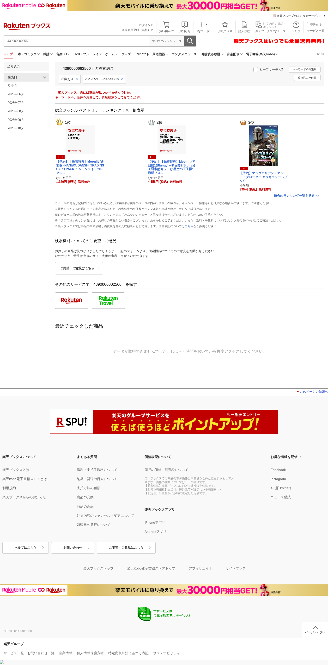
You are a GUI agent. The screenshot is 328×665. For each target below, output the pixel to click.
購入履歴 (244, 31)
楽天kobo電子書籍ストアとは (24, 479)
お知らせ (185, 31)
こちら (189, 226)
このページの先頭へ (314, 391)
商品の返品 (85, 506)
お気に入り (225, 31)
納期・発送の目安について (97, 479)
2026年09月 (16, 120)
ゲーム (110, 54)
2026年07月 (16, 103)
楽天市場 (316, 24)
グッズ (126, 54)
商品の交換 (85, 497)
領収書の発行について (93, 525)
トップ (8, 54)
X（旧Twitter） (282, 488)
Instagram (278, 479)
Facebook (278, 470)
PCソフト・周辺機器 (150, 54)
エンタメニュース (184, 54)
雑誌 (46, 54)
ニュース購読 (281, 497)
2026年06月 (16, 94)
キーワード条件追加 (304, 69)
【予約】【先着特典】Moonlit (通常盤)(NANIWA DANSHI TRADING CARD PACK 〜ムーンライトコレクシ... (80, 167)
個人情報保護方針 (90, 653)
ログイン (145, 25)
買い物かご (166, 31)
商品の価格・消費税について (166, 470)
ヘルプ (296, 31)
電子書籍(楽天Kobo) (260, 54)
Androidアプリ (155, 532)
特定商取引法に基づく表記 (128, 653)
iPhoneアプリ (155, 522)
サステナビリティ (166, 653)
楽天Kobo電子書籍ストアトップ (151, 568)
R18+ (320, 54)
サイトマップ (236, 568)
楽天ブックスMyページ (270, 31)
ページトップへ (315, 632)
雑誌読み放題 (210, 54)
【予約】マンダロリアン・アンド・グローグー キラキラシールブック (263, 177)
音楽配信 (233, 54)
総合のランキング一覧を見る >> (296, 195)
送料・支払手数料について (97, 470)
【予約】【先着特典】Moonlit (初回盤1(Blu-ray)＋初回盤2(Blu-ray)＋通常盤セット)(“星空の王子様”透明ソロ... (171, 167)
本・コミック (27, 54)
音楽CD (61, 54)
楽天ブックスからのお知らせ (24, 497)
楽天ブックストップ (98, 568)
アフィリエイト (200, 568)
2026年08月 (16, 111)
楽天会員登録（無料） (136, 30)
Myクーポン (204, 31)
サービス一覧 (315, 30)
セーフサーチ (269, 69)
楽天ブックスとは (15, 470)
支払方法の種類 (88, 488)
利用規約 (9, 488)
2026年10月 (16, 128)
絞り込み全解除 (307, 77)
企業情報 (65, 653)
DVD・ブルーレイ (86, 54)
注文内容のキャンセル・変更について (105, 515)
